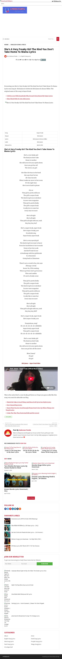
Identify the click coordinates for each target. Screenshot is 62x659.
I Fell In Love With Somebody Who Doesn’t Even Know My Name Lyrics (30, 96)
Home (6, 44)
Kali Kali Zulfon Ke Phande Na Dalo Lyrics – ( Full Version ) (27, 532)
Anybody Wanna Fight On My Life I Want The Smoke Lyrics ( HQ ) (28, 571)
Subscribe (44, 564)
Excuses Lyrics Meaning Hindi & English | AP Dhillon (43, 477)
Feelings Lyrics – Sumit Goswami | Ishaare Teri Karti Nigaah (27, 603)
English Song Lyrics (18, 44)
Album (6, 636)
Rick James (8, 416)
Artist (32, 636)
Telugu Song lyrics (36, 644)
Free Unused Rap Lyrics (14, 405)
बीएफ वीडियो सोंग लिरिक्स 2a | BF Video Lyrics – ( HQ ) (24, 525)
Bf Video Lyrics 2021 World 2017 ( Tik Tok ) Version (25, 546)
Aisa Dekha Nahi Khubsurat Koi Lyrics (21, 594)
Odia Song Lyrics (9, 641)
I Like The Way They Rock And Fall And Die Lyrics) (23, 413)
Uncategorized (8, 647)
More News (31, 498)
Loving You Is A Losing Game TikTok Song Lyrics (49, 451)
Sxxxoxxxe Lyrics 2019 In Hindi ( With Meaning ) (24, 519)
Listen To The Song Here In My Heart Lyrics (13, 451)
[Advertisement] (31, 25)
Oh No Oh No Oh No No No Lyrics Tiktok (31, 451)
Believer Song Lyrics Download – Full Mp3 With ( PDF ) (26, 539)
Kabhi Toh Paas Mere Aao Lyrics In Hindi (22, 585)
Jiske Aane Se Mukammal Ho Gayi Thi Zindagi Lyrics (25, 616)
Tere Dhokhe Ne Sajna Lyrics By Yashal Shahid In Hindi (15, 467)
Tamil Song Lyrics (9, 644)
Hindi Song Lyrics (36, 639)
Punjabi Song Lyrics (36, 641)
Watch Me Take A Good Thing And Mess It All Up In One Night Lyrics (29, 402)
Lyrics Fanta (49, 656)
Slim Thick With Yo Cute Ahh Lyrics (18, 99)
